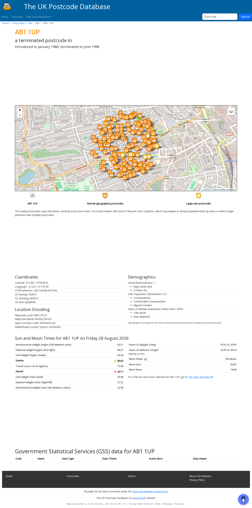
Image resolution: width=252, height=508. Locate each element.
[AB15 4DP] (95, 140)
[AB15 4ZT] (95, 156)
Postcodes (17, 16)
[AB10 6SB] (145, 166)
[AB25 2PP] (120, 130)
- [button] (20, 115)
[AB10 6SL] (148, 168)
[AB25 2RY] (128, 125)
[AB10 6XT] (130, 168)
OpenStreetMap (219, 189)
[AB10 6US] (135, 164)
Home (4, 16)
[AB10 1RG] (148, 157)
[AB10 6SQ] (140, 165)
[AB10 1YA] (132, 145)
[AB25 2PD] (137, 128)
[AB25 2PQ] (117, 126)
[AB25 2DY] (116, 137)
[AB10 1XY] (143, 144)
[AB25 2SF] (131, 116)
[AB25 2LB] (140, 116)
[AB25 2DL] (109, 127)
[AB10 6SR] (136, 169)
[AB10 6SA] (150, 164)
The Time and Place (199, 377)
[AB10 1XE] (149, 149)
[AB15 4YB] (112, 149)
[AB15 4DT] (109, 141)
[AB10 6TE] (130, 175)
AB (30, 23)
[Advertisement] (118, 78)
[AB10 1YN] (119, 154)
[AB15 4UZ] (103, 163)
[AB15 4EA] (100, 127)
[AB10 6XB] (116, 167)
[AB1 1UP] (124, 145)
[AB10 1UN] (128, 147)
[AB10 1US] (146, 141)
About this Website (200, 476)
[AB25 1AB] (125, 141)
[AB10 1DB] (137, 155)
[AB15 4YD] (105, 152)
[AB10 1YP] (126, 150)
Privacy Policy (197, 480)
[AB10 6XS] (124, 169)
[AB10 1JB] (122, 155)
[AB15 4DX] (108, 145)
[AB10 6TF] (124, 178)
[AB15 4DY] (101, 148)
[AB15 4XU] (114, 154)
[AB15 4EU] (102, 133)
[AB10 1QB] (156, 146)
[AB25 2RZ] (129, 129)
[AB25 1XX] (154, 141)
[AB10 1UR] (144, 137)
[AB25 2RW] (141, 122)
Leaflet (206, 189)
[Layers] (231, 111)
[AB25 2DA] (141, 129)
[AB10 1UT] (153, 133)
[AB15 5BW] (114, 120)
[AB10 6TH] (133, 174)
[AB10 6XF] (130, 159)
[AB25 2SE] (126, 117)
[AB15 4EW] (104, 139)
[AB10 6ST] (143, 171)
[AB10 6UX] (103, 169)
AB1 (37, 23)
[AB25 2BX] (139, 133)
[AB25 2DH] (117, 130)
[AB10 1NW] (130, 155)
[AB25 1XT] (147, 126)
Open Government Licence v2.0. (150, 491)
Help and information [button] (38, 16)
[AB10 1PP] (147, 136)
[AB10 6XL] (119, 175)
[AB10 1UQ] (134, 141)
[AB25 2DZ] (113, 137)
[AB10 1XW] (149, 142)
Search (245, 17)
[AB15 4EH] (105, 130)
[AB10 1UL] (115, 148)
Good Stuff (139, 498)
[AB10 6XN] (111, 175)
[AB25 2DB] (132, 132)
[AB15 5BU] (106, 123)
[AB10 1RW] (145, 157)
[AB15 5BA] (108, 119)
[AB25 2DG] (110, 131)
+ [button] (20, 110)
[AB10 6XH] (113, 162)
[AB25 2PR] (121, 126)
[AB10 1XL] (137, 148)
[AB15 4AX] (121, 116)
